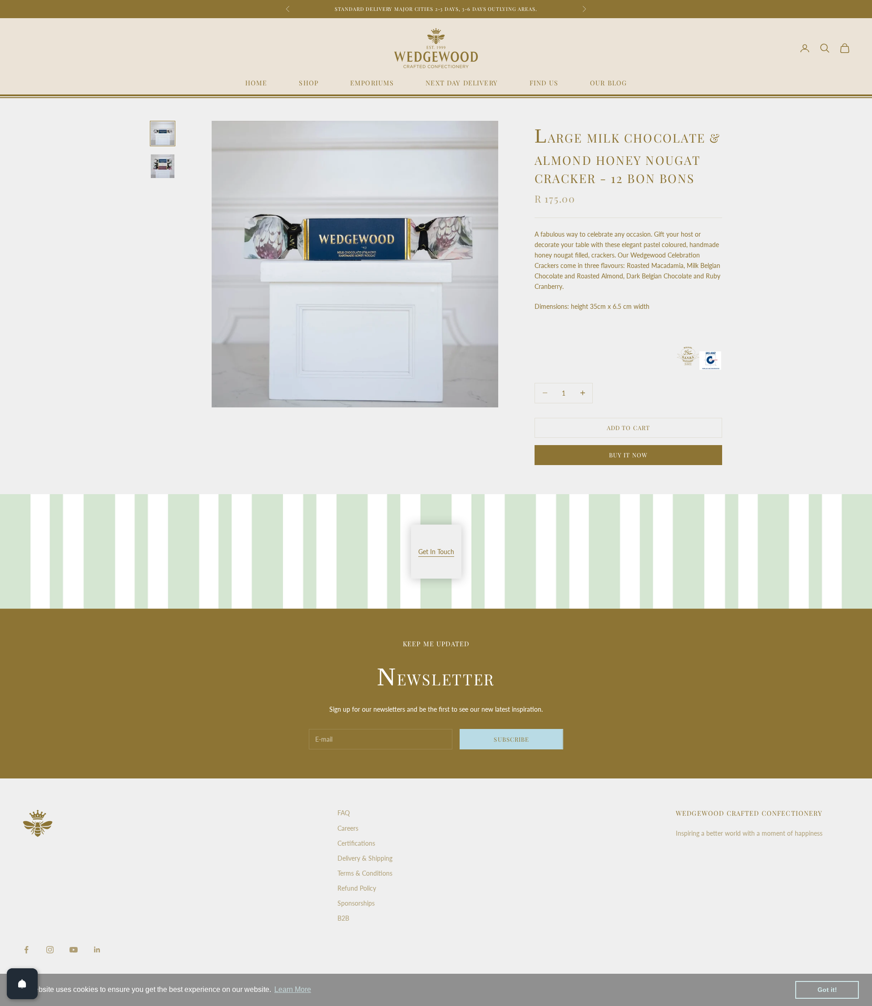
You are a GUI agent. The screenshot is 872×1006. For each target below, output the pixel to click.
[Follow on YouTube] (73, 949)
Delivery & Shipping (364, 858)
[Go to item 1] (162, 133)
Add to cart (628, 427)
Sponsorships (356, 903)
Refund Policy (356, 888)
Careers (347, 828)
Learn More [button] (292, 989)
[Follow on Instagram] (49, 949)
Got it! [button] (827, 989)
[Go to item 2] (162, 166)
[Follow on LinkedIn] (97, 949)
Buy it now (628, 455)
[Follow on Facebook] (26, 949)
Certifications (356, 843)
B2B (343, 918)
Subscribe (511, 739)
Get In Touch (436, 551)
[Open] (22, 983)
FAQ (343, 813)
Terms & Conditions (364, 873)
